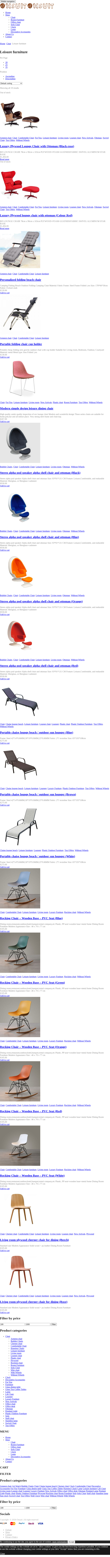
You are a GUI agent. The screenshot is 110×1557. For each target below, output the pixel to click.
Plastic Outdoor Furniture (81, 724)
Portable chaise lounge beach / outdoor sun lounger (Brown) (38, 794)
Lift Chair (9, 1394)
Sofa (7, 1416)
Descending (10, 79)
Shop (7, 15)
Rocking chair (70, 912)
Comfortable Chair (26, 138)
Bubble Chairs (6, 467)
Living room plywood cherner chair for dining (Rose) (33, 1301)
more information (59, 1542)
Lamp (13, 29)
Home (8, 12)
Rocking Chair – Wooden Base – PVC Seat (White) (32, 1175)
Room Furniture (17, 20)
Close (2, 1553)
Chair (13, 17)
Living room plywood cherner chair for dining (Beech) (34, 1239)
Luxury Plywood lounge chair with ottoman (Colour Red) (36, 215)
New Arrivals (87, 138)
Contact (8, 37)
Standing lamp (11, 1421)
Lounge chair (75, 138)
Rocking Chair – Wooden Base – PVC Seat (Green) (32, 982)
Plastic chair (58, 402)
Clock (13, 27)
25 (6, 65)
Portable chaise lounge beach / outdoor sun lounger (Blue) (36, 732)
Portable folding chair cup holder (21, 344)
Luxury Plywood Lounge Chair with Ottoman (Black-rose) (37, 146)
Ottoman (98, 138)
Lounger (55, 724)
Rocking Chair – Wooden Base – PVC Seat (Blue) (31, 918)
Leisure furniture (50, 138)
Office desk (10, 1406)
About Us (9, 34)
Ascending (9, 76)
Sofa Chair (15, 24)
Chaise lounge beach (14, 724)
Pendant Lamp (92, 1491)
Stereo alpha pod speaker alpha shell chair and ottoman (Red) (39, 665)
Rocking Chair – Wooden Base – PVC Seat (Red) (31, 1111)
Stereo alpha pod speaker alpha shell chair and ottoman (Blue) (39, 537)
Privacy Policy (11, 1537)
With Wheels (16, 1372)
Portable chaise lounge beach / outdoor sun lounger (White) (37, 856)
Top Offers (10, 140)
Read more (4, 159)
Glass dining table (13, 1387)
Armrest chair (5, 138)
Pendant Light (11, 1411)
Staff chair (9, 1418)
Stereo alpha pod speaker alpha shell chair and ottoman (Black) (40, 472)
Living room (63, 138)
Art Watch (16, 1486)
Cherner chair (11, 1234)
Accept (71, 1542)
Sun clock (4, 1496)
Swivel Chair (10, 1423)
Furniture (9, 1384)
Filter (54, 1324)
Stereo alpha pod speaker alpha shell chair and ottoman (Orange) (41, 601)
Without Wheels (23, 140)
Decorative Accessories (20, 32)
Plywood (90, 1234)
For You (38, 138)
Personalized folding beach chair (20, 279)
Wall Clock (35, 1496)
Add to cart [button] (5, 293)
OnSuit (8, 1530)
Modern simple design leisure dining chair (26, 408)
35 (6, 67)
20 (6, 62)
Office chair (16, 22)
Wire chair (15, 1370)
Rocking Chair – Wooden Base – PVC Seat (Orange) (33, 1046)
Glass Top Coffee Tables (15, 1389)
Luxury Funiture (55, 788)
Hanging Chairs (17, 1348)
